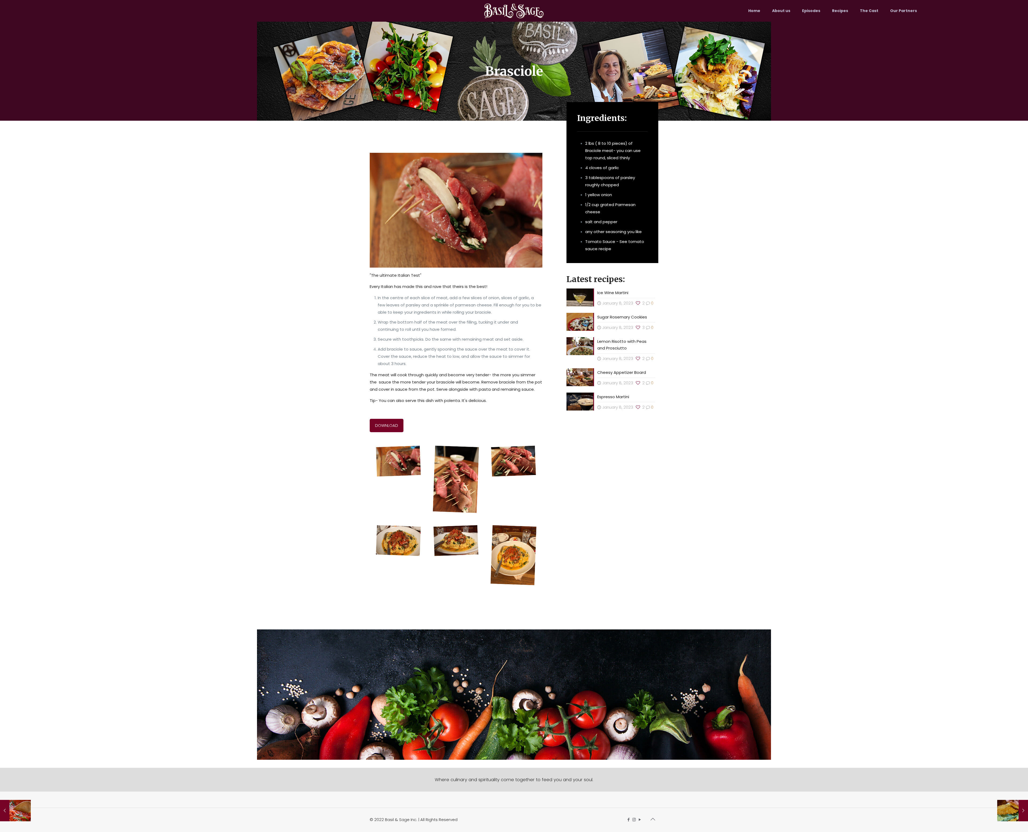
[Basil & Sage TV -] (514, 10)
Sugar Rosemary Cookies (622, 317)
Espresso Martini (613, 397)
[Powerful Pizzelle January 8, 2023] (1012, 810)
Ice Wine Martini (612, 292)
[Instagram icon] (634, 819)
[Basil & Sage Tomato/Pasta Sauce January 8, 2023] (15, 810)
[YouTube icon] (640, 819)
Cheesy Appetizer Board (621, 372)
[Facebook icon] (628, 819)
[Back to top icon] (652, 819)
